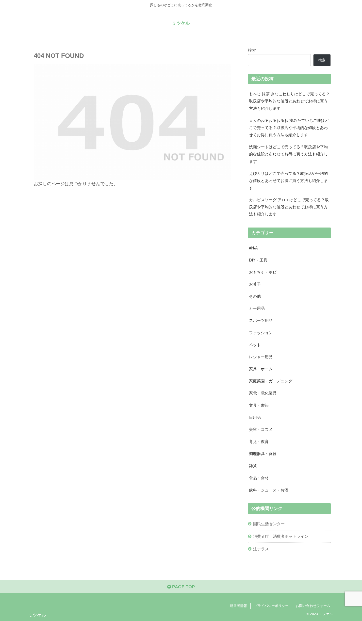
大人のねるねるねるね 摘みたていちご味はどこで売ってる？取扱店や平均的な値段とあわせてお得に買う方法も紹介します (289, 127)
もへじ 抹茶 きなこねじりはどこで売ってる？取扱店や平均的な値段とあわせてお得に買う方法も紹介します (289, 101)
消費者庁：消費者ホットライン (280, 536)
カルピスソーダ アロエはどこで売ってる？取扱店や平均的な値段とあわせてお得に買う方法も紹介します (289, 206)
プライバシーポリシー (271, 606)
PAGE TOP (183, 586)
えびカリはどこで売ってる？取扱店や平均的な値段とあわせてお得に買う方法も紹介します (288, 180)
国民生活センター (269, 524)
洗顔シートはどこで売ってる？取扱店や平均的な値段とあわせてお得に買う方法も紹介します (288, 154)
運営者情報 (238, 606)
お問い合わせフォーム (313, 606)
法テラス (261, 549)
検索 (252, 50)
